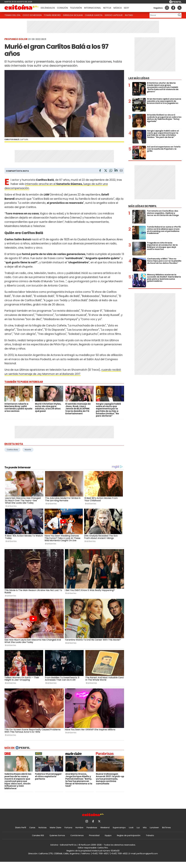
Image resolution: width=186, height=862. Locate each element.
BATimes (166, 827)
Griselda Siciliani (73, 15)
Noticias (43, 827)
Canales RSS (38, 835)
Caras (32, 827)
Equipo (108, 835)
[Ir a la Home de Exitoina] (21, 8)
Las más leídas (138, 78)
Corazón (62, 7)
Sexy (126, 7)
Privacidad (94, 835)
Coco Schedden (32, 15)
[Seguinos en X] (179, 8)
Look (131, 827)
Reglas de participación (128, 835)
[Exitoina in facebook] (173, 8)
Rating (129, 15)
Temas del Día (12, 15)
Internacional (92, 7)
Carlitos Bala (12, 449)
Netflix (107, 7)
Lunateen (154, 827)
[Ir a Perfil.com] (175, 2)
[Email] (121, 171)
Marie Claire (55, 827)
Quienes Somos (57, 835)
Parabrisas (92, 827)
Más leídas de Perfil (142, 206)
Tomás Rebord (52, 15)
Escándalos (48, 7)
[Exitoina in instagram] (167, 8)
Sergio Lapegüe (114, 15)
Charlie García (94, 15)
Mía (145, 827)
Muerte (28, 449)
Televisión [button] (76, 7)
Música (117, 7)
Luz (138, 827)
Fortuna (68, 827)
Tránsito (150, 835)
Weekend (104, 827)
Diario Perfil (20, 827)
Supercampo (119, 827)
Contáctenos (77, 835)
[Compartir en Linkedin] (116, 170)
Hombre (79, 827)
